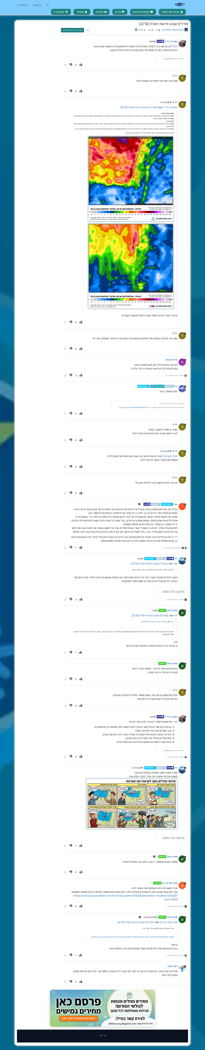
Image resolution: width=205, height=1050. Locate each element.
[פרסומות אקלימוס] (102, 1008)
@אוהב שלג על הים (149, 917)
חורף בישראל (171, 359)
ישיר (176, 504)
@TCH (151, 41)
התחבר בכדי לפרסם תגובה (72, 30)
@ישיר (139, 559)
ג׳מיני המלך (172, 966)
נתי (176, 386)
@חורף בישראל (165, 451)
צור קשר (102, 1035)
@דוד (153, 610)
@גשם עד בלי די (165, 102)
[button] (61, 12)
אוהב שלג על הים (170, 883)
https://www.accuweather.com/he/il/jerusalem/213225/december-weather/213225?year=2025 (132, 937)
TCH (175, 46)
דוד (176, 558)
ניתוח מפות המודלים (173, 29)
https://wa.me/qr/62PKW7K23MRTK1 (133, 407)
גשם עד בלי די (171, 41)
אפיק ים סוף (172, 610)
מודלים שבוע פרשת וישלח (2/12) (138, 107)
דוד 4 (175, 75)
